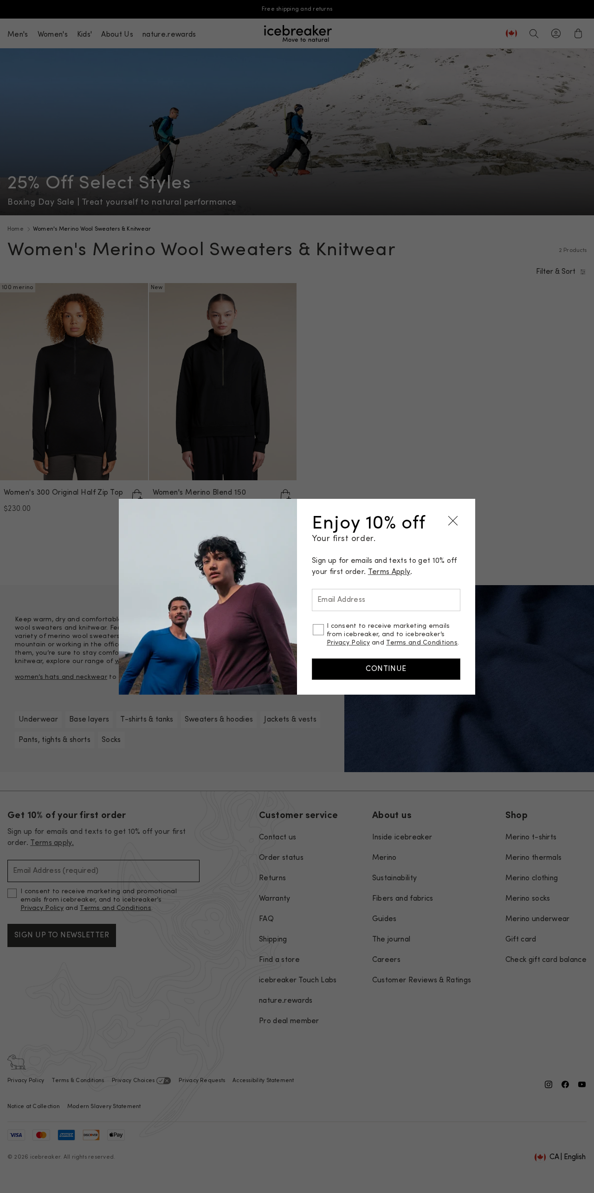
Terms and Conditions (422, 643)
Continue (386, 669)
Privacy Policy (348, 643)
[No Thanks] (453, 521)
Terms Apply (389, 572)
